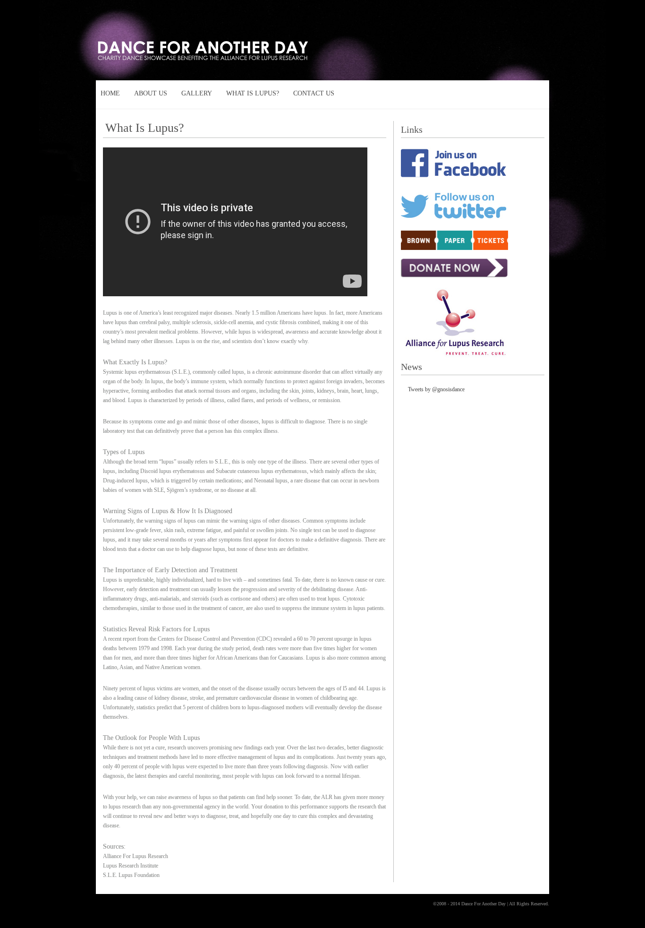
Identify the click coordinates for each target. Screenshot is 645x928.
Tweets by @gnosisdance (436, 389)
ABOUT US (150, 93)
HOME (110, 93)
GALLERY (196, 93)
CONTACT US (313, 93)
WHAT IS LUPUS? (252, 93)
